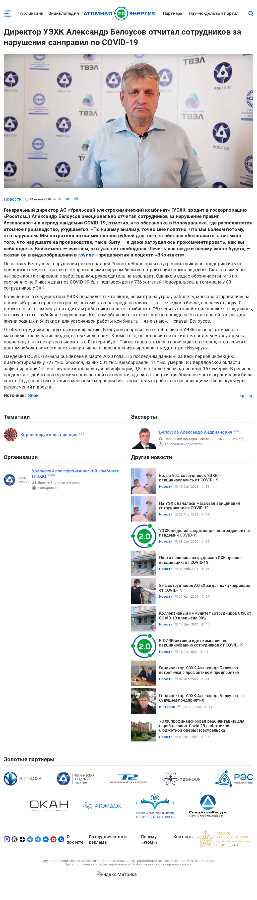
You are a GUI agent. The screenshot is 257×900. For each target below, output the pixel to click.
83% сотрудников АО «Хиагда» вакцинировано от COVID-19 (204, 587)
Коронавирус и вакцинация (48, 434)
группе (86, 255)
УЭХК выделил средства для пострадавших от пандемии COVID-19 (205, 533)
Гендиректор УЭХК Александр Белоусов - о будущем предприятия (201, 698)
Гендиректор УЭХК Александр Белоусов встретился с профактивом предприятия (199, 670)
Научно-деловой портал (214, 13)
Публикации (30, 13)
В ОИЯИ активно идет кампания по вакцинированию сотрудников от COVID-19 (201, 643)
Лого (120, 13)
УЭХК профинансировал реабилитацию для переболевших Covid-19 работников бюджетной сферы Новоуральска (201, 726)
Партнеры (173, 13)
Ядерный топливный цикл (59, 482)
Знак (33, 395)
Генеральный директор (183, 444)
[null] (68, 199)
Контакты (183, 836)
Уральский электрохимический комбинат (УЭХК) (204, 439)
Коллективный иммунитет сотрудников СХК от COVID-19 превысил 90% (205, 615)
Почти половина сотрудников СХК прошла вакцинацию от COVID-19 (200, 560)
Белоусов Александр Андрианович (195, 432)
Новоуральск (48, 488)
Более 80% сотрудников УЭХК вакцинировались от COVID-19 (188, 477)
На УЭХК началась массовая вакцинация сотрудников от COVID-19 (199, 505)
